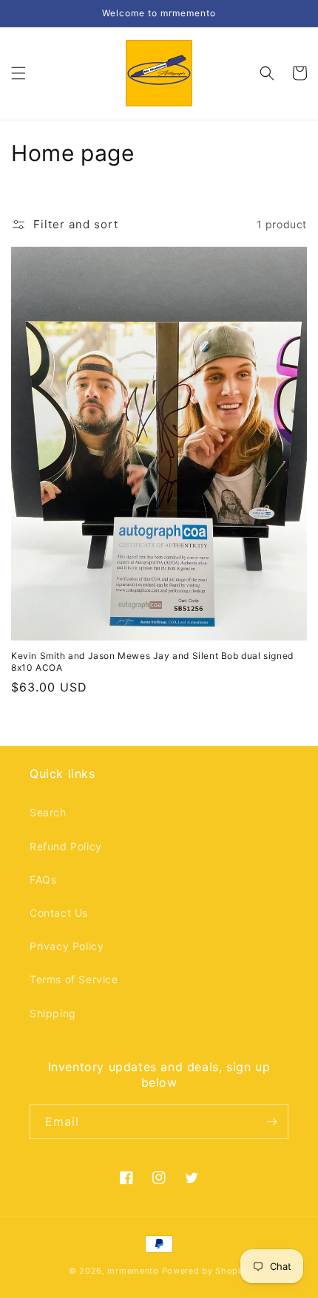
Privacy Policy (67, 946)
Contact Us (59, 912)
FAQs (43, 879)
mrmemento (132, 1270)
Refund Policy (66, 846)
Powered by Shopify (206, 1270)
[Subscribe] (271, 1121)
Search (48, 812)
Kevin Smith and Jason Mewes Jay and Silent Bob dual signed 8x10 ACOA (152, 661)
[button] (18, 73)
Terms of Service (74, 979)
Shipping (53, 1013)
